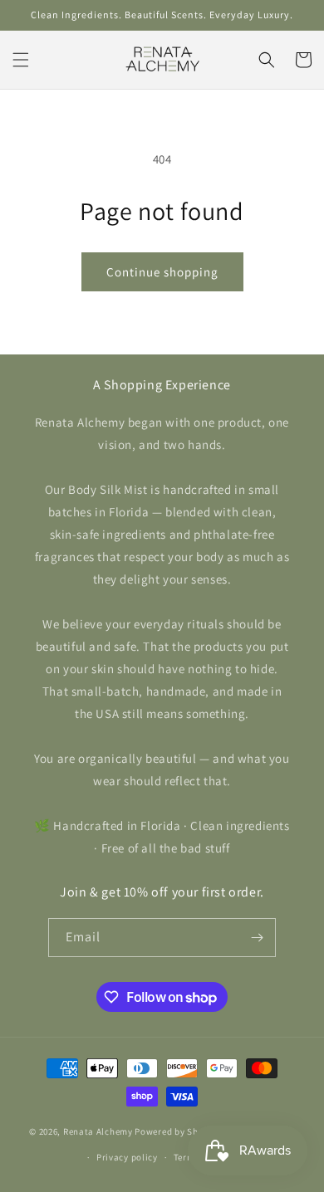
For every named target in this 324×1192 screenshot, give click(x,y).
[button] (20, 60)
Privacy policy (127, 1157)
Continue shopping (162, 272)
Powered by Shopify (177, 1131)
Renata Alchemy (98, 1131)
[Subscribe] (256, 937)
